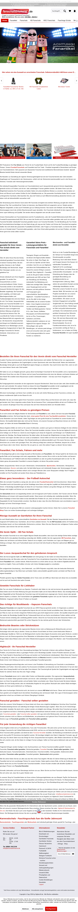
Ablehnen (25, 909)
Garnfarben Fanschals (46, 838)
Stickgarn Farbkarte (45, 855)
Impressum (42, 846)
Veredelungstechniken (46, 863)
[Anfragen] (75, 11)
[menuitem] (59, 11)
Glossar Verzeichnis (45, 843)
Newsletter (42, 882)
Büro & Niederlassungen (47, 831)
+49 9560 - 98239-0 (30, 17)
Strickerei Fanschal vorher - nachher (47, 859)
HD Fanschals (66, 538)
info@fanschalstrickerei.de (64, 794)
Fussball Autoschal (46, 482)
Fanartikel (43, 749)
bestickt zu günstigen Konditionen (12, 151)
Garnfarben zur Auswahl (38, 519)
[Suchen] (65, 11)
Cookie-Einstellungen (46, 880)
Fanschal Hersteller (39, 732)
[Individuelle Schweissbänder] (19, 81)
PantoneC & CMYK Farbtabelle (45, 850)
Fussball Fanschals (17, 167)
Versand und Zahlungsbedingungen (46, 866)
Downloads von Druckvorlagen (44, 835)
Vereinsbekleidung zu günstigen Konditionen (39, 151)
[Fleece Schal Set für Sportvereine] (45, 81)
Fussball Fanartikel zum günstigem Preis (39, 45)
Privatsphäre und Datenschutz (44, 876)
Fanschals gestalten (10, 714)
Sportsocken (51, 465)
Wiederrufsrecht (44, 870)
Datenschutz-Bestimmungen (62, 850)
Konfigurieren (51, 909)
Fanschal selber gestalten (28, 714)
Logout (41, 884)
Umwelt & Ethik (44, 872)
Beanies (13, 468)
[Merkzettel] (70, 11)
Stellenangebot (44, 853)
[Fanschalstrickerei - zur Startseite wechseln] (16, 11)
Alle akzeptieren (37, 909)
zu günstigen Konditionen (65, 151)
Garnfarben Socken (45, 841)
